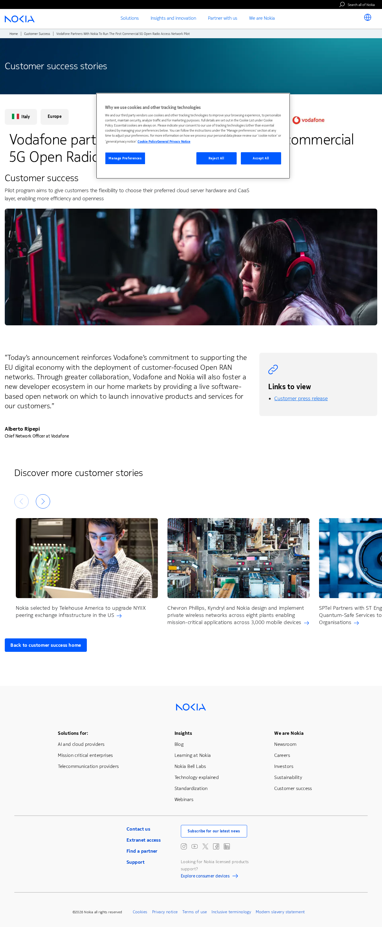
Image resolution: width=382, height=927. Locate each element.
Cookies (140, 911)
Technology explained (197, 777)
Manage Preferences (125, 158)
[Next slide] (43, 501)
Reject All (216, 158)
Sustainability (288, 777)
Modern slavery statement (280, 911)
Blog (179, 744)
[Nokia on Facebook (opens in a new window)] (216, 846)
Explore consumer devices (205, 877)
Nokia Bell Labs (190, 766)
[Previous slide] (21, 501)
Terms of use (194, 911)
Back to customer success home (45, 645)
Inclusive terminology (231, 911)
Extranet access (144, 840)
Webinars (184, 799)
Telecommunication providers (88, 766)
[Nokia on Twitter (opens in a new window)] (205, 846)
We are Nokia (289, 733)
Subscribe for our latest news (214, 831)
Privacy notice (165, 911)
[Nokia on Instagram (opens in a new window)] (184, 846)
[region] (193, 136)
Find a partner (142, 851)
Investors (283, 766)
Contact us (138, 829)
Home (14, 34)
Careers (282, 755)
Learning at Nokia (193, 755)
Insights (183, 733)
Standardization (191, 788)
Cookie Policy (147, 141)
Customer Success (37, 34)
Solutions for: (73, 733)
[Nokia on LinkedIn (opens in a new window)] (227, 846)
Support (135, 862)
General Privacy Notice (173, 141)
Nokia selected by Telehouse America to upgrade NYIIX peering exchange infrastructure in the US (81, 611)
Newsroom (285, 744)
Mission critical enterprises (85, 755)
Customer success (293, 788)
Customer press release (301, 398)
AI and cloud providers (81, 744)
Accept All (261, 158)
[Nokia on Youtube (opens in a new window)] (195, 846)
